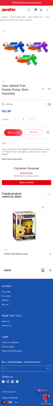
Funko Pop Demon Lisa (15, 254)
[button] (28, 9)
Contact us (6, 325)
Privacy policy (8, 347)
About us (6, 321)
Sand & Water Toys (35, 17)
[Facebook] (3, 381)
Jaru (3, 81)
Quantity (5, 119)
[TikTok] (17, 381)
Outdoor (5, 17)
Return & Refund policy (12, 351)
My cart (5, 304)
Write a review (26, 182)
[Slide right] (48, 194)
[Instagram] (8, 381)
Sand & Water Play (18, 17)
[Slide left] (41, 194)
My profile (6, 292)
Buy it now (33, 132)
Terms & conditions (10, 342)
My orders (6, 296)
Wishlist (5, 300)
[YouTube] (12, 381)
